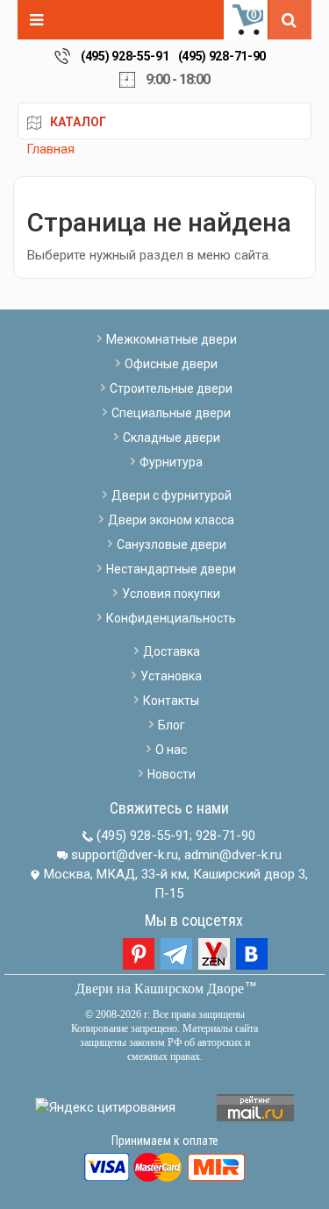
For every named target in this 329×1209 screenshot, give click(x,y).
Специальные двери (171, 413)
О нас (171, 750)
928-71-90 (225, 835)
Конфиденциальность (171, 618)
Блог (171, 725)
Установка (171, 676)
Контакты (171, 700)
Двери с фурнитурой (171, 495)
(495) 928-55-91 (125, 56)
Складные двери (171, 437)
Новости (171, 774)
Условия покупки (171, 594)
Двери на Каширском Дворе (159, 988)
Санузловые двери (171, 544)
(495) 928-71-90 (222, 56)
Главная (50, 149)
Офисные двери (171, 364)
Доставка (171, 651)
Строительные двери (171, 388)
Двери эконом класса (171, 520)
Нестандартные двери (171, 569)
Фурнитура (171, 462)
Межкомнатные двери (171, 339)
